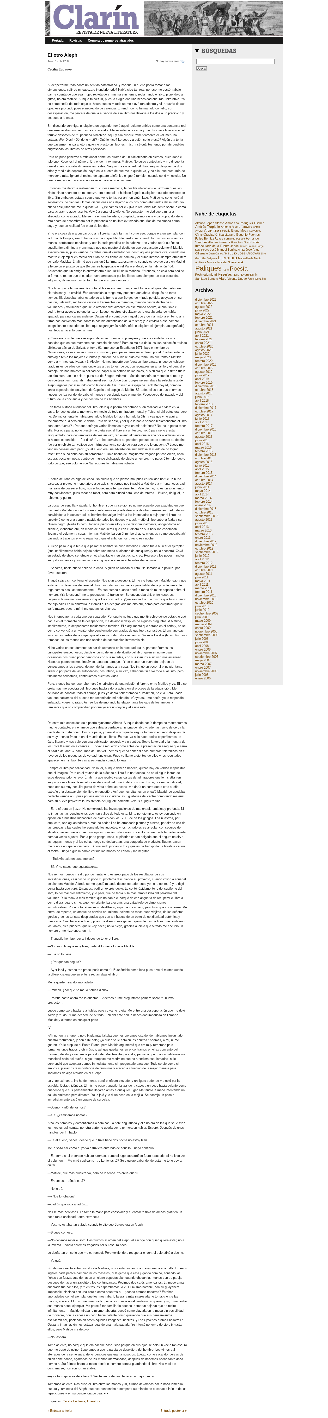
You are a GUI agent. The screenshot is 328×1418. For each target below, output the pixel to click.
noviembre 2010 (206, 599)
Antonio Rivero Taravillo (236, 226)
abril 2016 (202, 444)
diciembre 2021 (205, 321)
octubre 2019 (204, 368)
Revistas (75, 40)
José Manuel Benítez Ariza (227, 249)
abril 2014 (202, 494)
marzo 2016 (203, 447)
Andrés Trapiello (207, 226)
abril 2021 (202, 335)
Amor (229, 223)
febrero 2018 (204, 404)
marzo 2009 (203, 624)
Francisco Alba (240, 242)
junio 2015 (202, 465)
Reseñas (225, 274)
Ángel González (257, 278)
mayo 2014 (203, 491)
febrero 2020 (204, 361)
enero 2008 (203, 649)
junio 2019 (202, 375)
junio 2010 (202, 610)
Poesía (239, 268)
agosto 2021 (203, 328)
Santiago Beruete (206, 278)
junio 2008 (202, 642)
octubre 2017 (204, 411)
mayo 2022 (203, 314)
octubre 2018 (204, 390)
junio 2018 (202, 397)
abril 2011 (201, 584)
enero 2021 (203, 343)
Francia (224, 242)
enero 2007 (203, 667)
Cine (198, 234)
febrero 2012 (204, 563)
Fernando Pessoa (234, 238)
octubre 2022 (204, 303)
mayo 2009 (203, 620)
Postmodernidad (206, 274)
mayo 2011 (202, 581)
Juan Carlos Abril (219, 253)
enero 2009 (203, 628)
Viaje (222, 278)
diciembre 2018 (205, 386)
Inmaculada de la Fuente (212, 246)
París (226, 269)
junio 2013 (202, 523)
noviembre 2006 (206, 671)
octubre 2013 (204, 512)
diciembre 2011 (205, 566)
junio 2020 (202, 353)
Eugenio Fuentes (248, 234)
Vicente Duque (237, 278)
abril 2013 (202, 527)
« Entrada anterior (60, 1410)
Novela (222, 262)
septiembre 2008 (206, 635)
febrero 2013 (204, 534)
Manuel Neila (245, 258)
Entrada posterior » (173, 1410)
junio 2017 (202, 418)
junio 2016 (202, 440)
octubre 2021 (204, 325)
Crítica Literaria (225, 234)
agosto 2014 (203, 483)
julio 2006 (201, 675)
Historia (254, 242)
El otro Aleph (62, 55)
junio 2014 (202, 487)
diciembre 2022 (205, 299)
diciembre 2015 (205, 454)
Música (211, 262)
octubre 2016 (204, 433)
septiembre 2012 (206, 552)
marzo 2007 (203, 664)
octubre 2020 (204, 346)
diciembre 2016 (205, 429)
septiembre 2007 (206, 656)
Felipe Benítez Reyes (209, 238)
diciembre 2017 (205, 408)
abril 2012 (202, 559)
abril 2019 (202, 379)
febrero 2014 (204, 501)
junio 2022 (202, 310)
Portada (57, 40)
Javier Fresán (248, 246)
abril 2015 (202, 469)
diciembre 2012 (205, 541)
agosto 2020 (203, 350)
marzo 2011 (203, 588)
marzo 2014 (203, 498)
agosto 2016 (203, 436)
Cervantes (255, 230)
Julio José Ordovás (245, 253)
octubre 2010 (204, 602)
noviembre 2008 (206, 631)
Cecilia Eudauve (74, 1401)
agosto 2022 (203, 307)
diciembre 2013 (205, 509)
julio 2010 (201, 606)
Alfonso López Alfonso (209, 223)
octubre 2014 (204, 480)
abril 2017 (202, 422)
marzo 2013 (203, 530)
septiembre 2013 (206, 516)
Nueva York (236, 262)
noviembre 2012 (206, 545)
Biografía (225, 230)
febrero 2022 (204, 317)
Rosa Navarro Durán (245, 274)
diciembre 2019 (205, 364)
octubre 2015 (204, 458)
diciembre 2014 (205, 476)
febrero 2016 (204, 451)
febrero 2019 (204, 382)
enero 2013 (203, 537)
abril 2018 (202, 400)
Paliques (208, 268)
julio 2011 (201, 577)
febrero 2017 (204, 426)
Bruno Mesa (239, 230)
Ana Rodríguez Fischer (249, 223)
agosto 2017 (203, 415)
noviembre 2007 (206, 653)
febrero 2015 (204, 473)
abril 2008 (202, 646)
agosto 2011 (203, 574)
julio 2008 (201, 638)
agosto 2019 (203, 371)
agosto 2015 (203, 462)
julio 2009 (201, 617)
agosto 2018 (203, 393)
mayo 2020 (203, 357)
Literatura (93, 1401)
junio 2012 (202, 555)
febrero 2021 (204, 339)
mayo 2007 (203, 660)
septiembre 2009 (206, 613)
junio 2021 (202, 332)
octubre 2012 (204, 548)
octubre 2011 (204, 570)
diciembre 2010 (205, 595)
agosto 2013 (203, 519)
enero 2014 (203, 505)
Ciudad (208, 234)
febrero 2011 (203, 592)
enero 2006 (203, 678)
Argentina (211, 230)
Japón (235, 246)
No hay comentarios (167, 61)
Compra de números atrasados (111, 40)
